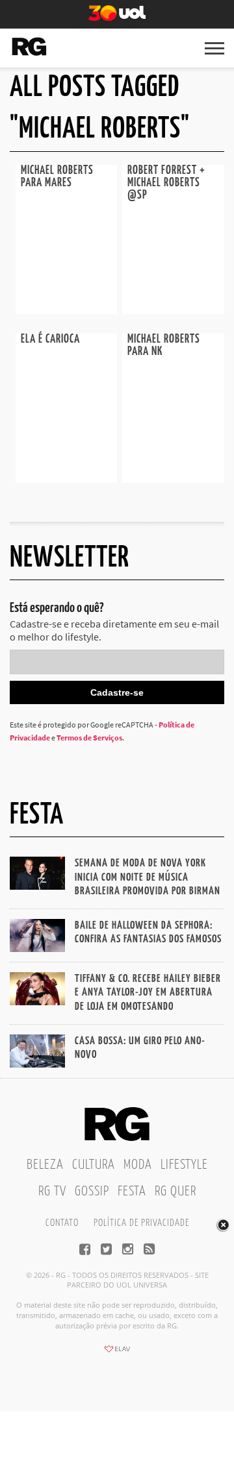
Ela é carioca (50, 339)
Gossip (92, 1191)
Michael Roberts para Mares (57, 177)
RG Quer (175, 1191)
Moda (138, 1164)
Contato (62, 1223)
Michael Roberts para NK (163, 346)
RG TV (52, 1191)
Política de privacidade (141, 1223)
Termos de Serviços (89, 737)
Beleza (45, 1164)
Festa (132, 1191)
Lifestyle (184, 1164)
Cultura (93, 1164)
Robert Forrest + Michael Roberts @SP (166, 183)
